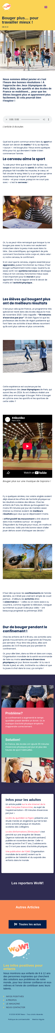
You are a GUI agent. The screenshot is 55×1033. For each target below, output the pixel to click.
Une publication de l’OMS (18, 851)
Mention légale (38, 1019)
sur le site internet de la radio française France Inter (25, 806)
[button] (28, 924)
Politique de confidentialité (18, 1019)
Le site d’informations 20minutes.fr (23, 831)
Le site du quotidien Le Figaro (20, 818)
